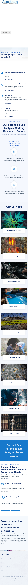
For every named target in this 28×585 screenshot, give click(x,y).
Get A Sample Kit (9, 90)
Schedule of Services (6, 567)
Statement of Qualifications (7, 559)
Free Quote (8, 103)
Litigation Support (14, 433)
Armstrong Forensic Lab (15, 576)
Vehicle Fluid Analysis (14, 281)
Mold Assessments (14, 383)
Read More (15, 509)
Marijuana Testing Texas (14, 230)
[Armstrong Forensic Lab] (10, 2)
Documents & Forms (6, 563)
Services (7, 478)
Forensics (16, 542)
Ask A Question (8, 79)
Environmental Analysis (14, 332)
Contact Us (5, 509)
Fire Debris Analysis (14, 256)
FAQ (2, 571)
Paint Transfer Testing (14, 307)
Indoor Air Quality (14, 408)
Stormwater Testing (14, 357)
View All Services (6, 32)
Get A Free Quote (14, 456)
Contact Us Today (9, 116)
